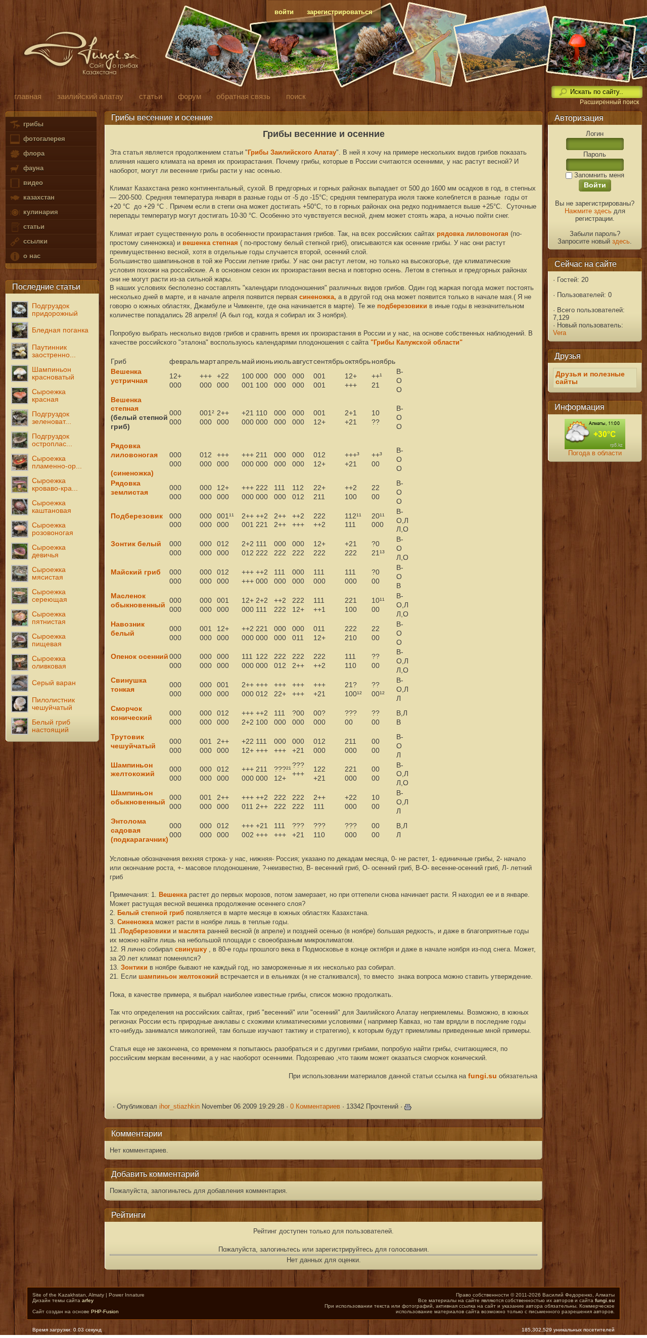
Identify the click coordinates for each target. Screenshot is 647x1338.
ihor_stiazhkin (179, 1106)
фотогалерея (43, 138)
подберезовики (402, 306)
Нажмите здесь (588, 211)
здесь (621, 241)
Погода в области (595, 453)
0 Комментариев (315, 1106)
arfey (88, 1300)
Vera (559, 333)
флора (32, 153)
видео (32, 182)
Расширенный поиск (609, 102)
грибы (32, 124)
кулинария (39, 212)
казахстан (38, 197)
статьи (32, 226)
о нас (30, 256)
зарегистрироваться (340, 12)
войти (284, 12)
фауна (32, 168)
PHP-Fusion (105, 1311)
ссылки (34, 241)
